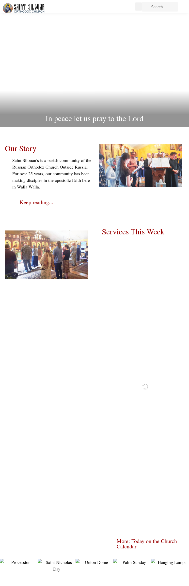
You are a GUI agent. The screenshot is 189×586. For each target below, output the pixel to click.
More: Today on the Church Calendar (147, 543)
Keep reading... (36, 202)
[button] (138, 6)
